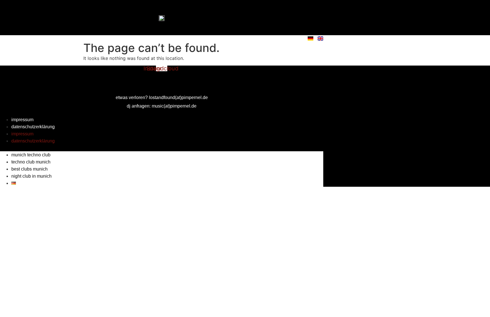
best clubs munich (29, 169)
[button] (161, 147)
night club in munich (31, 176)
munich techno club (30, 154)
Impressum (22, 119)
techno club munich (30, 161)
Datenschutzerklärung (33, 126)
